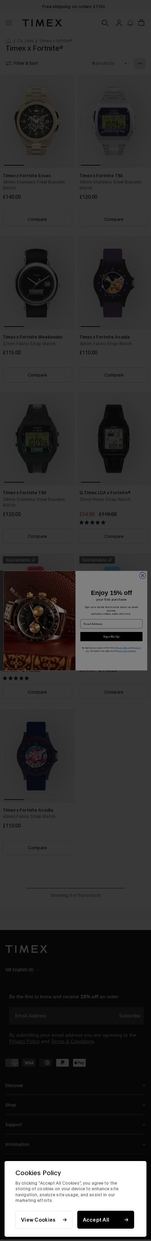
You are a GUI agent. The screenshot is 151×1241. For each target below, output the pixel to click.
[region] (75, 1199)
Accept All (96, 1219)
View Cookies (38, 1219)
